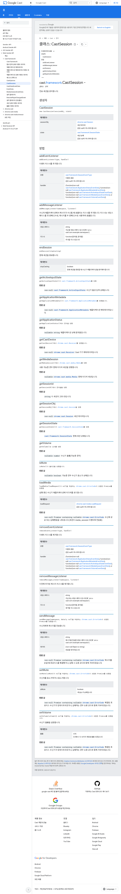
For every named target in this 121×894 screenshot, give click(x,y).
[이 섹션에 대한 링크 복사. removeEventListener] (65, 527)
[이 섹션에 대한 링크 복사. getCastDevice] (58, 339)
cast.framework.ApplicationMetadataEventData (86, 190)
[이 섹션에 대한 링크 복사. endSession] (54, 247)
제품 (45, 38)
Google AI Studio (98, 834)
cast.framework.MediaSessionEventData (94, 195)
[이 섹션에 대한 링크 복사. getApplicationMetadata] (68, 297)
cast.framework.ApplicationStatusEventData (82, 188)
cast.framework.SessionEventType (79, 175)
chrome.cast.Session (85, 122)
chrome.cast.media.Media (70, 363)
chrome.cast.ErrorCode (86, 486)
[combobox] (80, 3)
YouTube (66, 841)
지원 (47, 15)
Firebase (95, 830)
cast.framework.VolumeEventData (92, 197)
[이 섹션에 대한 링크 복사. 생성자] (49, 100)
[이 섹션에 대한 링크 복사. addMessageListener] (65, 205)
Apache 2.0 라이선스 (45, 763)
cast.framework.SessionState (88, 132)
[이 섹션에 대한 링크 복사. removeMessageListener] (69, 576)
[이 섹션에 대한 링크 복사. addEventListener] (61, 156)
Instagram (67, 830)
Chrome (95, 826)
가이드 (11, 15)
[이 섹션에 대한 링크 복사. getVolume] (53, 443)
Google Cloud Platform (43, 875)
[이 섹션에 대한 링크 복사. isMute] (49, 463)
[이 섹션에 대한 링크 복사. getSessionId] (55, 384)
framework (54, 83)
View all (95, 849)
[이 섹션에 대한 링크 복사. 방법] (47, 148)
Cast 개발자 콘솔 (40, 822)
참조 (19, 15)
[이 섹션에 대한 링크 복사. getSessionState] (59, 423)
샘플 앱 (27, 15)
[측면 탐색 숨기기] (28, 889)
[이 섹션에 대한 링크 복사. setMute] (51, 670)
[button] (15, 50)
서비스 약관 (39, 826)
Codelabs (38, 15)
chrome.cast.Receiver (67, 343)
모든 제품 (38, 879)
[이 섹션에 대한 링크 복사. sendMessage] (57, 616)
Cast (19, 2)
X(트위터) (66, 838)
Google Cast (41, 3)
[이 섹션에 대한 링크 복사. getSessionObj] (57, 403)
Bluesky (66, 826)
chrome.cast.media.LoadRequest (88, 504)
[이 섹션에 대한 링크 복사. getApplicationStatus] (64, 320)
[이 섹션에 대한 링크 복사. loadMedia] (53, 482)
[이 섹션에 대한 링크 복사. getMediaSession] (60, 359)
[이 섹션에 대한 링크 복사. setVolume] (53, 712)
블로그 (65, 822)
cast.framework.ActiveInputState (76, 281)
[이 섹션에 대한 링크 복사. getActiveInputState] (63, 277)
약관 (36, 889)
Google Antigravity (99, 838)
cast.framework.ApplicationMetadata (81, 301)
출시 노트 (38, 830)
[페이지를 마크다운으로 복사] (82, 44)
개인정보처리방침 (46, 889)
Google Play (96, 845)
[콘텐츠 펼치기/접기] (53, 51)
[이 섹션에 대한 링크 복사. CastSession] (55, 108)
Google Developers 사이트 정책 (91, 763)
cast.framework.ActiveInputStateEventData (95, 192)
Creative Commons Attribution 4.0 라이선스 (78, 761)
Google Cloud (97, 841)
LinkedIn (66, 834)
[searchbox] (16, 23)
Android (95, 822)
